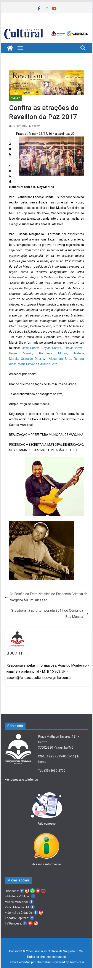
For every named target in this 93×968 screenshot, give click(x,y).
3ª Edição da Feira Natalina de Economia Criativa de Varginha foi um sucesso (49, 597)
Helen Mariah (20, 353)
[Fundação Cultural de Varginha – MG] (46, 28)
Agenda (15, 98)
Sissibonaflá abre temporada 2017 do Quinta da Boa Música (47, 613)
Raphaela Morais (53, 353)
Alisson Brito (48, 364)
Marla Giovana (27, 364)
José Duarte (31, 348)
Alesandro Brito (60, 358)
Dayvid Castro (51, 348)
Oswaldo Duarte (32, 358)
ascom (36, 125)
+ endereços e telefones (21, 779)
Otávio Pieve (74, 348)
